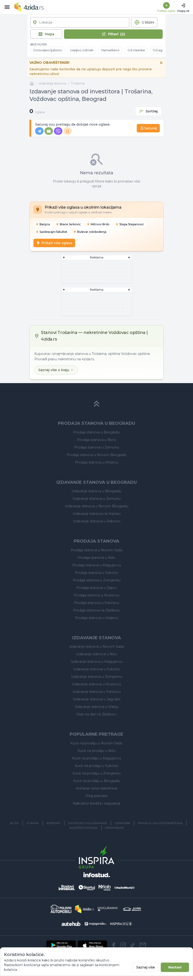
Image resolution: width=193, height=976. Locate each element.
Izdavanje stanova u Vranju (96, 707)
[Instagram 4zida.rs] (123, 945)
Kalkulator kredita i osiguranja (96, 803)
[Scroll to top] (96, 403)
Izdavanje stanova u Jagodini (96, 699)
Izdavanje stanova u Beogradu (96, 491)
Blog (14, 823)
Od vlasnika (136, 50)
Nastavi (174, 967)
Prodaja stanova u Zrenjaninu (97, 580)
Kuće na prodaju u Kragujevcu (96, 758)
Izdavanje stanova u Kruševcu (96, 684)
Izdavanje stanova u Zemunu (96, 498)
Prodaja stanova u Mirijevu (96, 462)
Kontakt (53, 823)
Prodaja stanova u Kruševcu (96, 595)
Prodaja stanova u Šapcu (96, 588)
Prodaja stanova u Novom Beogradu (97, 455)
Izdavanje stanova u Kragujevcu (97, 661)
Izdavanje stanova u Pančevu (96, 692)
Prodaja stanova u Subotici (96, 573)
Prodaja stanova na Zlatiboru (96, 610)
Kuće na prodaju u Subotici (96, 766)
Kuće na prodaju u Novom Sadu (96, 743)
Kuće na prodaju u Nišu (97, 751)
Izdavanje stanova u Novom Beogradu (96, 506)
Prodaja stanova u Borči (96, 440)
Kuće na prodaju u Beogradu (96, 781)
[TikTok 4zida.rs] (132, 945)
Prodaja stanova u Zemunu (96, 447)
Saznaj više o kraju (53, 370)
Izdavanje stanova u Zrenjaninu (96, 676)
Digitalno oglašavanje (87, 823)
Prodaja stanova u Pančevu (96, 603)
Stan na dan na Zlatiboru (96, 714)
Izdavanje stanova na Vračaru (97, 514)
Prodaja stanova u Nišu (96, 557)
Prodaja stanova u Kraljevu (96, 618)
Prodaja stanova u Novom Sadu (97, 550)
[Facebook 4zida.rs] (114, 945)
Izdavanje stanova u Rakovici (96, 521)
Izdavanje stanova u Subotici (96, 669)
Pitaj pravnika (96, 796)
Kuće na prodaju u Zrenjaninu (96, 773)
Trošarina (78, 83)
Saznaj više (145, 967)
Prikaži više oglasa (56, 243)
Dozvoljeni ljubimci (47, 50)
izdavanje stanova (52, 83)
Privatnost (114, 827)
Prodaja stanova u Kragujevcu (96, 565)
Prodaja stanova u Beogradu (96, 432)
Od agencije (162, 50)
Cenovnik (122, 823)
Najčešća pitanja (83, 827)
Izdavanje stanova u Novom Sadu (96, 646)
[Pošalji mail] (143, 945)
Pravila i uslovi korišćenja (160, 823)
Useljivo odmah (81, 50)
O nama (33, 823)
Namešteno (110, 50)
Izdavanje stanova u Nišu (96, 654)
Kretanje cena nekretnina (96, 788)
